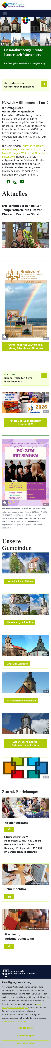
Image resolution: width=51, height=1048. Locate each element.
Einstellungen (25, 1035)
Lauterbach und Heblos (20, 581)
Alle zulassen (25, 1028)
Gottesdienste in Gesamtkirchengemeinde (19, 84)
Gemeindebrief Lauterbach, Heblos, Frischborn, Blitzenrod (25, 346)
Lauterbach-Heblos (33, 146)
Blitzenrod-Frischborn (31, 149)
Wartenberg (9, 149)
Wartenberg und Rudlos (20, 622)
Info (9, 829)
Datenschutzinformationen (14, 1021)
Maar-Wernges (11, 153)
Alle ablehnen (25, 1043)
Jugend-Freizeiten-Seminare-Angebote (18, 379)
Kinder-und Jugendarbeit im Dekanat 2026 (25, 422)
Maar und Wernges (17, 663)
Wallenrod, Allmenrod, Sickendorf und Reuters (25, 743)
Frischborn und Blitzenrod (21, 700)
